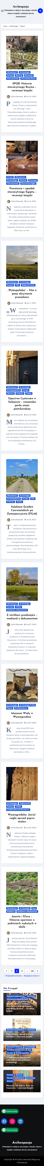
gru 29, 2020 (31, 415)
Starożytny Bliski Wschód (17, 999)
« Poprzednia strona (13, 976)
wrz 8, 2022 (31, 201)
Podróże (19, 393)
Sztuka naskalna (22, 1053)
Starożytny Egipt (28, 183)
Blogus (35, 1159)
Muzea (9, 708)
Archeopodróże (13, 390)
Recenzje (29, 75)
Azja (34, 908)
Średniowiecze (21, 708)
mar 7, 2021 (31, 303)
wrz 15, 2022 (31, 97)
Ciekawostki (25, 803)
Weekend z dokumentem (17, 610)
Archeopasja (21, 6)
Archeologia (25, 72)
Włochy (10, 1081)
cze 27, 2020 (31, 624)
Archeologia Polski (27, 705)
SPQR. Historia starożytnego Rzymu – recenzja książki (22, 87)
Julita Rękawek (17, 97)
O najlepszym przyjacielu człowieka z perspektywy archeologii (18, 1060)
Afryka (10, 177)
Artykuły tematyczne (16, 1050)
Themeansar (22, 1163)
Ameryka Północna (14, 1047)
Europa (10, 75)
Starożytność (13, 78)
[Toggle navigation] (2, 11)
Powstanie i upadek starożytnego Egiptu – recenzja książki (22, 192)
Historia (19, 75)
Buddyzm (11, 911)
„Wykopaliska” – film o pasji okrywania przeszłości (22, 294)
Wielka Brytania (28, 285)
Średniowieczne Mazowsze (18, 810)
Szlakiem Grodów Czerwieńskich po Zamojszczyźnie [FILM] (22, 510)
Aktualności (12, 72)
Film (17, 285)
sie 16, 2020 (31, 520)
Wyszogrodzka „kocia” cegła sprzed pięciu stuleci (22, 818)
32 (32, 971)
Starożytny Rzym (28, 78)
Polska (28, 393)
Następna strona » (32, 976)
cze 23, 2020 (31, 723)
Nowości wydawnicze (15, 996)
